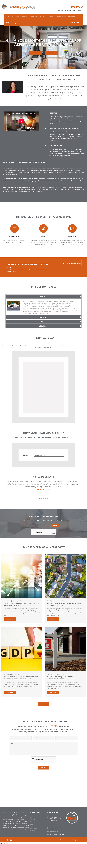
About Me (24, 17)
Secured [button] (42, 325)
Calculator (50, 17)
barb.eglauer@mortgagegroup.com (59, 834)
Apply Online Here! (72, 263)
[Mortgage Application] (82, 7)
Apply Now (15, 17)
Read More (10, 619)
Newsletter (72, 17)
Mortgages (33, 17)
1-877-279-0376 (54, 831)
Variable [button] (42, 317)
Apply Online (33, 828)
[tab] (43, 296)
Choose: (25, 455)
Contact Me (74, 23)
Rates (42, 17)
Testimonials (61, 17)
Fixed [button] (42, 296)
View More (43, 704)
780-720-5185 (68, 10)
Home (7, 17)
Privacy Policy (33, 830)
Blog (7, 22)
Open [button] (42, 321)
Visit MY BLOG (77, 10)
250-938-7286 (53, 828)
